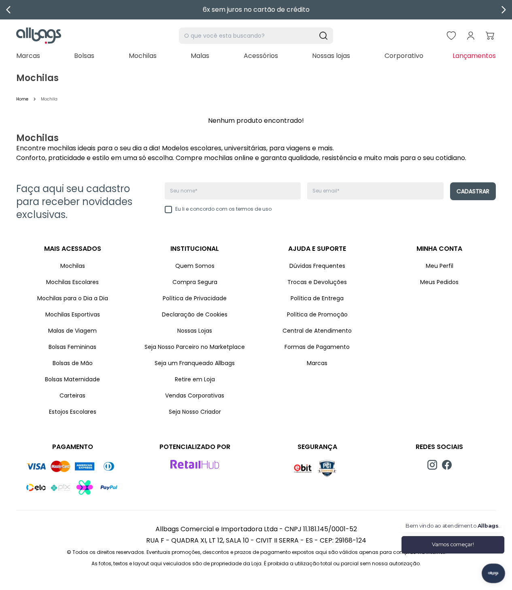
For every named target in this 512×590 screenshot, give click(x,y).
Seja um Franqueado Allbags (195, 363)
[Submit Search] (323, 36)
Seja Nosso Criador (195, 412)
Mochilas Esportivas (72, 314)
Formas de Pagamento (317, 347)
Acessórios (261, 55)
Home (22, 99)
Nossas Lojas (194, 331)
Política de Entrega (317, 298)
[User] (470, 35)
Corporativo (404, 55)
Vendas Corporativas (194, 395)
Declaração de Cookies (194, 314)
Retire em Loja (195, 379)
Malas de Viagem (72, 331)
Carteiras (72, 395)
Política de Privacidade (195, 298)
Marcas (28, 55)
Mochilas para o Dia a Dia (72, 298)
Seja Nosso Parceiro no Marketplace (194, 347)
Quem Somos (195, 266)
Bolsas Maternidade (72, 379)
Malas (200, 55)
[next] (503, 9)
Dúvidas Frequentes (317, 266)
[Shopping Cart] (490, 35)
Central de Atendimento (317, 331)
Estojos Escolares (72, 412)
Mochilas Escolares (72, 282)
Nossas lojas (331, 55)
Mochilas (143, 55)
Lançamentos (474, 55)
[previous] (8, 9)
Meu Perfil (439, 266)
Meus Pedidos (439, 282)
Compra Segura (194, 282)
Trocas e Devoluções (317, 282)
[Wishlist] (451, 35)
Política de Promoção (317, 314)
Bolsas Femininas (72, 347)
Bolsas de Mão (73, 363)
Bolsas (84, 55)
